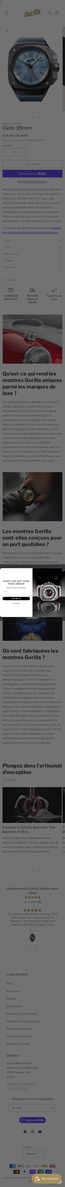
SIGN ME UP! (16, 598)
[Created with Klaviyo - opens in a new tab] (32, 618)
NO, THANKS (16, 603)
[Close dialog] (63, 570)
